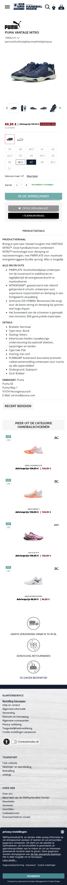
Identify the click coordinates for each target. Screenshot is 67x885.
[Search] (47, 6)
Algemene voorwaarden (15, 720)
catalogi (6, 774)
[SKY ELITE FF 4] (33, 541)
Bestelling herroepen (14, 701)
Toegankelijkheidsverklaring (17, 728)
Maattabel (32, 176)
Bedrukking (8, 770)
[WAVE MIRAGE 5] (33, 497)
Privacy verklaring (11, 724)
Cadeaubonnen (10, 813)
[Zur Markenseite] (13, 25)
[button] (7, 7)
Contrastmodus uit (28, 741)
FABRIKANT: (9, 379)
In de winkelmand (33, 196)
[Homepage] (28, 6)
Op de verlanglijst (35, 208)
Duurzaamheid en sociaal (16, 816)
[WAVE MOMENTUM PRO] (33, 584)
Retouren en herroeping (15, 716)
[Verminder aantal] (16, 185)
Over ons (7, 793)
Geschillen (8, 809)
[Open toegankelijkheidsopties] (6, 742)
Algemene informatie (14, 708)
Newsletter (8, 801)
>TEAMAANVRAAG (33, 215)
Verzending (8, 712)
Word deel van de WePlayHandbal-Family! (25, 797)
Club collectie (9, 763)
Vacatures (7, 805)
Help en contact (11, 705)
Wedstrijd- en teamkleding (16, 766)
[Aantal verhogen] (26, 185)
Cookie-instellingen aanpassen (19, 732)
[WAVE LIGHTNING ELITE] (33, 454)
